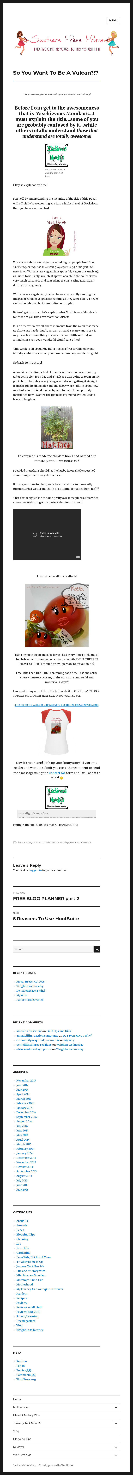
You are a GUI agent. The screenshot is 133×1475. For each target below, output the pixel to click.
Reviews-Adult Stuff (29, 1307)
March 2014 (23, 1144)
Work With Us (22, 1455)
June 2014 (22, 1130)
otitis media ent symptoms (34, 1049)
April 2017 (22, 1094)
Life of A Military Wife (30, 1270)
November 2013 (26, 1162)
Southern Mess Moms (24, 1465)
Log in (20, 1365)
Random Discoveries (29, 999)
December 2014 (26, 1112)
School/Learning (27, 1316)
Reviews (21, 1302)
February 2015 (25, 1103)
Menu (113, 20)
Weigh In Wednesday (29, 986)
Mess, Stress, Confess (30, 981)
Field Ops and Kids (58, 1031)
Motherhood (24, 1284)
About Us (22, 1221)
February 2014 (25, 1148)
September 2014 (26, 1117)
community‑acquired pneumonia (38, 1040)
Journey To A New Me (30, 1266)
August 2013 (24, 1176)
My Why (21, 995)
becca (21, 842)
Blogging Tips (25, 1234)
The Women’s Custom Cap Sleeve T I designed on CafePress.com (56, 704)
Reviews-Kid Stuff (27, 1311)
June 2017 (22, 1085)
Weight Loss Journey (29, 1330)
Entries (23, 1370)
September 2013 (26, 1171)
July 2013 (22, 1180)
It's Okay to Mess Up (29, 1261)
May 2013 (22, 1189)
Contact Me (57, 773)
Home (17, 1399)
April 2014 (23, 1139)
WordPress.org (26, 1379)
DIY (18, 1243)
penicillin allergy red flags (34, 1044)
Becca (20, 1230)
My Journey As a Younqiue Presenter (39, 1289)
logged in (35, 870)
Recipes (21, 1298)
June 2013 (22, 1185)
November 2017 (26, 1080)
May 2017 (22, 1089)
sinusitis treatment (29, 1031)
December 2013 (26, 1157)
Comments (26, 1375)
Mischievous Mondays (57, 842)
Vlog (19, 1325)
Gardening (23, 1252)
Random (21, 1293)
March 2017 (23, 1098)
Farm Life (22, 1248)
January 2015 (24, 1107)
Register (21, 1361)
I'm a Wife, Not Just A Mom (33, 1257)
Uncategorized (26, 1320)
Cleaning (22, 1239)
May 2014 (22, 1135)
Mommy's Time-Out (80, 842)
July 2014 (22, 1126)
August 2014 (24, 1121)
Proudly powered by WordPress (56, 1465)
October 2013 (24, 1166)
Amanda (21, 1225)
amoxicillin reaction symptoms (37, 1035)
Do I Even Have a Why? (30, 990)
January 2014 (24, 1153)
